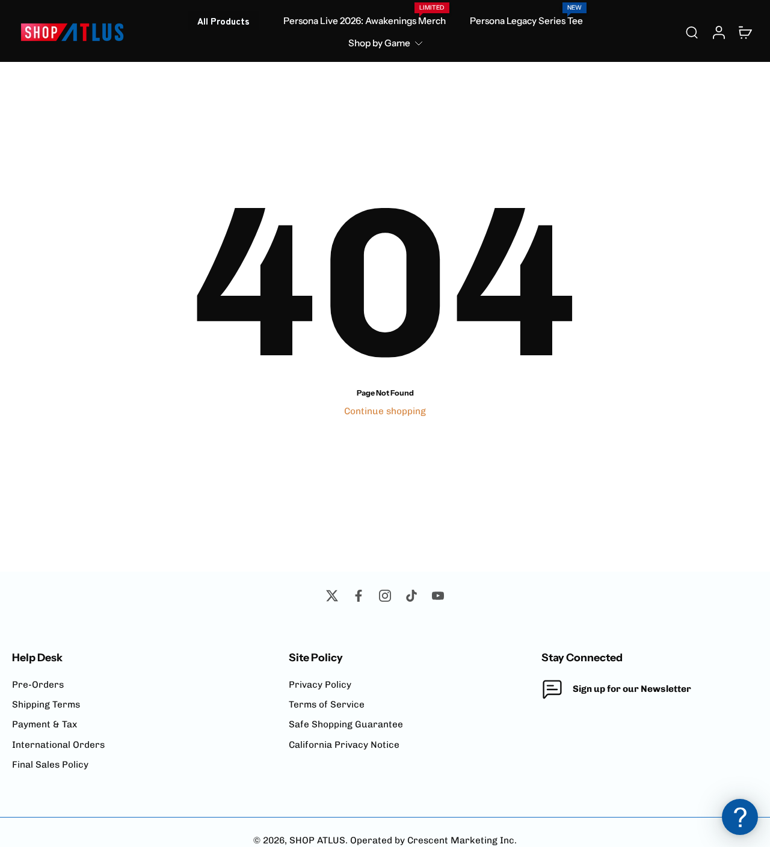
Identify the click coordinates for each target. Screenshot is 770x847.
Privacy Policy (320, 684)
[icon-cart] (745, 32)
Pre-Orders (38, 684)
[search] (692, 32)
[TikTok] (411, 596)
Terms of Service (327, 704)
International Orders (58, 744)
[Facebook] (358, 596)
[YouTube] (438, 596)
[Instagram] (385, 596)
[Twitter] (332, 596)
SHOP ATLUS (317, 840)
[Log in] (718, 32)
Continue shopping (385, 411)
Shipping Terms (46, 704)
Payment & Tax (44, 724)
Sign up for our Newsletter (632, 688)
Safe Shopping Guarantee (346, 724)
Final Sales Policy (50, 764)
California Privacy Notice (344, 744)
